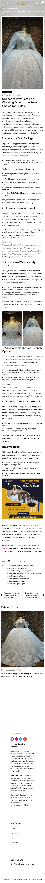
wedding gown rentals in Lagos (19, 578)
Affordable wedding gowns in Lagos (21, 565)
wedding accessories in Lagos (19, 573)
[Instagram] (16, 739)
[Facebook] (12, 739)
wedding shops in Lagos (17, 584)
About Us (15, 833)
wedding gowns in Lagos (17, 581)
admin (20, 95)
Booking (15, 842)
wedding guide (13, 8)
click (35, 551)
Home (3, 8)
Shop (14, 838)
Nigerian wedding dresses (17, 568)
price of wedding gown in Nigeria (20, 571)
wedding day (36, 573)
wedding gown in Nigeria (17, 576)
